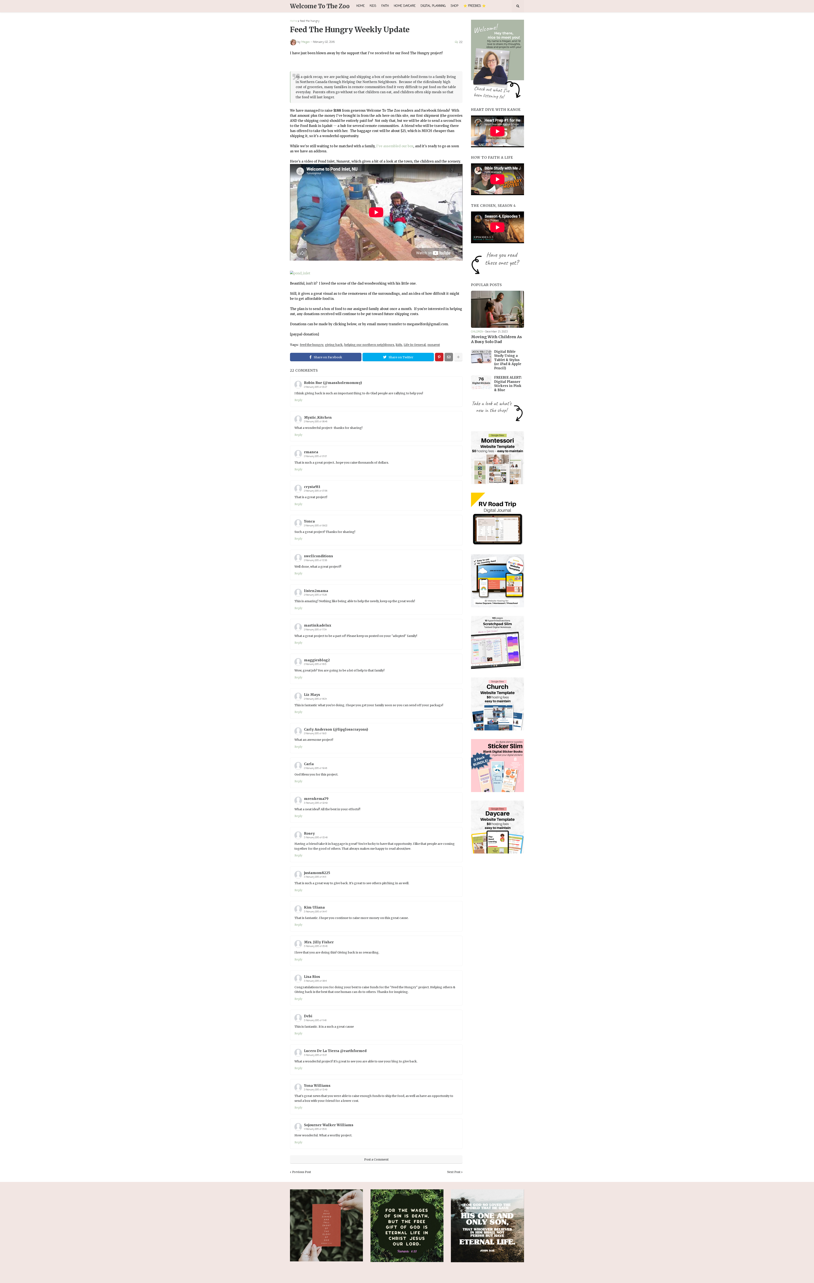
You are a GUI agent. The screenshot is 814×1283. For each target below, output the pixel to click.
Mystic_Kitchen (318, 417)
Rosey (309, 833)
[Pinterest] (439, 357)
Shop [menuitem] (454, 6)
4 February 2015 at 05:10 (315, 1129)
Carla (309, 764)
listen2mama (316, 591)
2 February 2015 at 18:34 (315, 699)
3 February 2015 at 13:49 (315, 1089)
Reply (298, 400)
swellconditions (318, 556)
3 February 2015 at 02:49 (316, 803)
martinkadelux (317, 625)
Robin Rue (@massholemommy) (333, 383)
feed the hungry (309, 21)
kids (399, 344)
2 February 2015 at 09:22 (315, 525)
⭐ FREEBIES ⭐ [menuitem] (474, 6)
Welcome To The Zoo (320, 6)
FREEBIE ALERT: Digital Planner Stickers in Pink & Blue (508, 383)
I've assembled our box (394, 146)
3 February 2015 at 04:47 (315, 911)
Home (293, 21)
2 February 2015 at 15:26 (315, 595)
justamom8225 (317, 873)
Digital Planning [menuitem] (433, 6)
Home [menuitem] (360, 6)
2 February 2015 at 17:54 (315, 629)
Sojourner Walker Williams (328, 1125)
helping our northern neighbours (369, 344)
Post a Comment (376, 1159)
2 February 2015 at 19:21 (315, 733)
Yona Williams (317, 1085)
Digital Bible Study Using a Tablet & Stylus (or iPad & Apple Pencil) (507, 360)
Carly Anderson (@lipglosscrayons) (336, 729)
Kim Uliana (314, 907)
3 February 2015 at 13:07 (315, 1055)
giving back (334, 344)
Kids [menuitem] (373, 6)
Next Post (453, 1172)
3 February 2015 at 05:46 (316, 946)
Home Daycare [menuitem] (404, 6)
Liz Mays (312, 694)
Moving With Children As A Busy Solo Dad (496, 339)
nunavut (433, 344)
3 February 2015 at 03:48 (316, 837)
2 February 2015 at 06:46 (315, 421)
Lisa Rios (312, 976)
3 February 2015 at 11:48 (315, 1020)
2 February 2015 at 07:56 (315, 491)
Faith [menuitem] (385, 6)
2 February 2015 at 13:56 (315, 560)
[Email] (449, 357)
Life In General (415, 344)
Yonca (309, 521)
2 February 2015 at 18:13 (315, 664)
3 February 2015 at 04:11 (315, 877)
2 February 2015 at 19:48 (315, 768)
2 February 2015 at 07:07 (315, 456)
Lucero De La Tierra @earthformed (335, 1051)
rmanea (311, 452)
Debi (308, 1016)
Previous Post (301, 1172)
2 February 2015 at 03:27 (315, 387)
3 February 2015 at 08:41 (315, 981)
